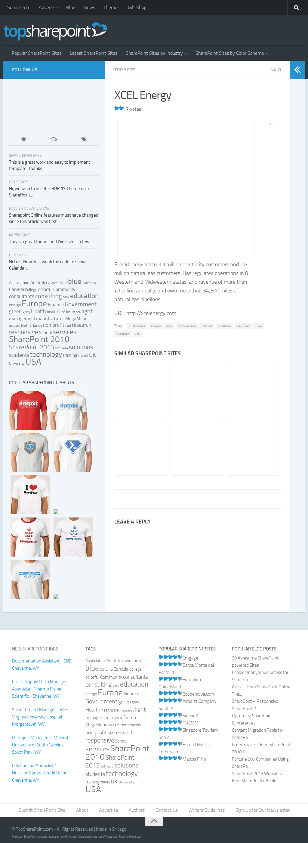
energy (156, 326)
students (19, 355)
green (15, 311)
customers (137, 326)
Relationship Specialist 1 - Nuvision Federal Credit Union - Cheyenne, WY (41, 773)
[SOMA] (142, 449)
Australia (38, 282)
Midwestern (187, 326)
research (81, 325)
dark (66, 297)
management (22, 318)
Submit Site (18, 7)
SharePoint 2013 (31, 347)
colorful (45, 289)
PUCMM (191, 723)
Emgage (190, 658)
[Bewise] (253, 449)
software (61, 348)
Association (19, 282)
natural (207, 326)
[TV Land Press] (253, 390)
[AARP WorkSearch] (197, 449)
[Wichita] (142, 390)
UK (92, 355)
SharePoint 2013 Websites (257, 773)
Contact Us (167, 810)
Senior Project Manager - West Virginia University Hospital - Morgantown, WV (41, 717)
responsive (23, 332)
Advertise (48, 7)
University (17, 363)
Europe (34, 303)
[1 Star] (116, 108)
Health (38, 311)
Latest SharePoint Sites (93, 53)
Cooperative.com (198, 694)
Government (81, 304)
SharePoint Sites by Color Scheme (230, 53)
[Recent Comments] (54, 139)
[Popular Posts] (24, 139)
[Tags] (84, 139)
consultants (21, 296)
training (70, 355)
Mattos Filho (194, 759)
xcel (137, 334)
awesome (57, 282)
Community (64, 289)
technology (46, 354)
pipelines (224, 326)
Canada (16, 289)
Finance (56, 304)
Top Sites (125, 70)
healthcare (56, 312)
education (84, 296)
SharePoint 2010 (39, 339)
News (89, 7)
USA (258, 326)
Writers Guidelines (207, 810)
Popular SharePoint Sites (36, 53)
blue (75, 281)
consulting (48, 296)
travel (83, 355)
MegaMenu (76, 318)
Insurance (73, 312)
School (45, 332)
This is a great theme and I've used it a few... (50, 241)
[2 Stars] (121, 108)
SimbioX (190, 715)
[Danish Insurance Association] (197, 390)
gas (169, 326)
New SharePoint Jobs (35, 649)
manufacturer (50, 318)
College (31, 289)
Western (122, 334)
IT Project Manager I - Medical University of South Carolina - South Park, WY (40, 745)
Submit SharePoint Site (42, 810)
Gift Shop (137, 7)
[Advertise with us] (29, 120)
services (243, 326)
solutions (81, 347)
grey (26, 312)
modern (14, 326)
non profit (53, 325)
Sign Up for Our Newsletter (263, 810)
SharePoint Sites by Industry (154, 53)
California (89, 283)
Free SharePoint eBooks (254, 780)
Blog (70, 7)
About (82, 810)
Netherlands (31, 325)
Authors (137, 810)
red (68, 325)
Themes (111, 7)
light (87, 311)
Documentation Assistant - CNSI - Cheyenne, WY (43, 664)
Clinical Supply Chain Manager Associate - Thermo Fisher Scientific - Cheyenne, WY (39, 689)
